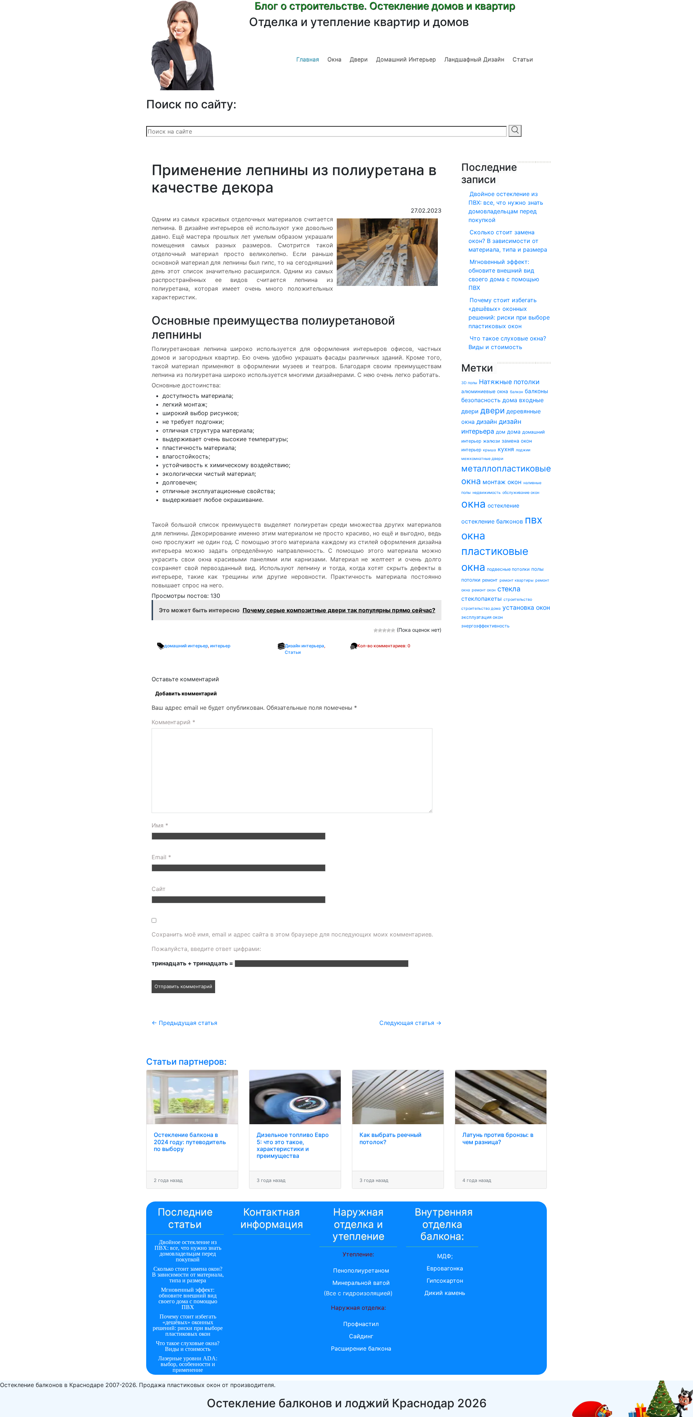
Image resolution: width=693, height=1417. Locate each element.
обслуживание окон (520, 492)
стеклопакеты (481, 598)
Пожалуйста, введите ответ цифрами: (206, 948)
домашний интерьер (186, 645)
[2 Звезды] (380, 630)
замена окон (517, 441)
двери (492, 410)
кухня (506, 449)
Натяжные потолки (509, 382)
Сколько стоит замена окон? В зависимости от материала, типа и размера (507, 241)
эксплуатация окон (482, 617)
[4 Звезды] (389, 630)
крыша (489, 450)
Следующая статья (410, 1022)
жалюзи (491, 441)
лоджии (523, 450)
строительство (518, 599)
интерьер (220, 645)
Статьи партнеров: (186, 1061)
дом (500, 432)
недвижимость (486, 492)
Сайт (159, 888)
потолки (470, 580)
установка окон (526, 607)
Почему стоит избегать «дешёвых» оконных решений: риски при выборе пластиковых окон (509, 313)
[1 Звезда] (376, 630)
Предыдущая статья (184, 1022)
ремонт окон (484, 590)
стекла (508, 588)
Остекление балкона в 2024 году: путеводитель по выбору (190, 1141)
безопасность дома (489, 400)
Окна (334, 59)
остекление (503, 505)
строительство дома (481, 608)
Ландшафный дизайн (474, 59)
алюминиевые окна (484, 391)
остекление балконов (492, 521)
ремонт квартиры (516, 580)
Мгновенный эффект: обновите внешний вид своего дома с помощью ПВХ (503, 274)
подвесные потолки (508, 569)
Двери (359, 59)
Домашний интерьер (406, 59)
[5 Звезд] (393, 630)
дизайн (486, 421)
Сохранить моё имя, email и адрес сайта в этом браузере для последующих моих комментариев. (292, 934)
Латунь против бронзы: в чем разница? (497, 1138)
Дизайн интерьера (304, 645)
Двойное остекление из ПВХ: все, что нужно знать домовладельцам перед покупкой (505, 206)
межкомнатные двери (482, 458)
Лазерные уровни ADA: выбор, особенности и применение (187, 1364)
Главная (307, 59)
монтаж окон (502, 482)
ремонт (490, 580)
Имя (160, 825)
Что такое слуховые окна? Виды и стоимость (507, 343)
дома (513, 432)
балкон (516, 392)
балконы (536, 391)
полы (537, 569)
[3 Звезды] (384, 630)
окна (473, 503)
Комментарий (173, 722)
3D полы (469, 383)
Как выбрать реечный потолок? (390, 1138)
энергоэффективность (485, 626)
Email (161, 857)
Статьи (523, 59)
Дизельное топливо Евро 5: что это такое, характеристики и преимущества (293, 1145)
